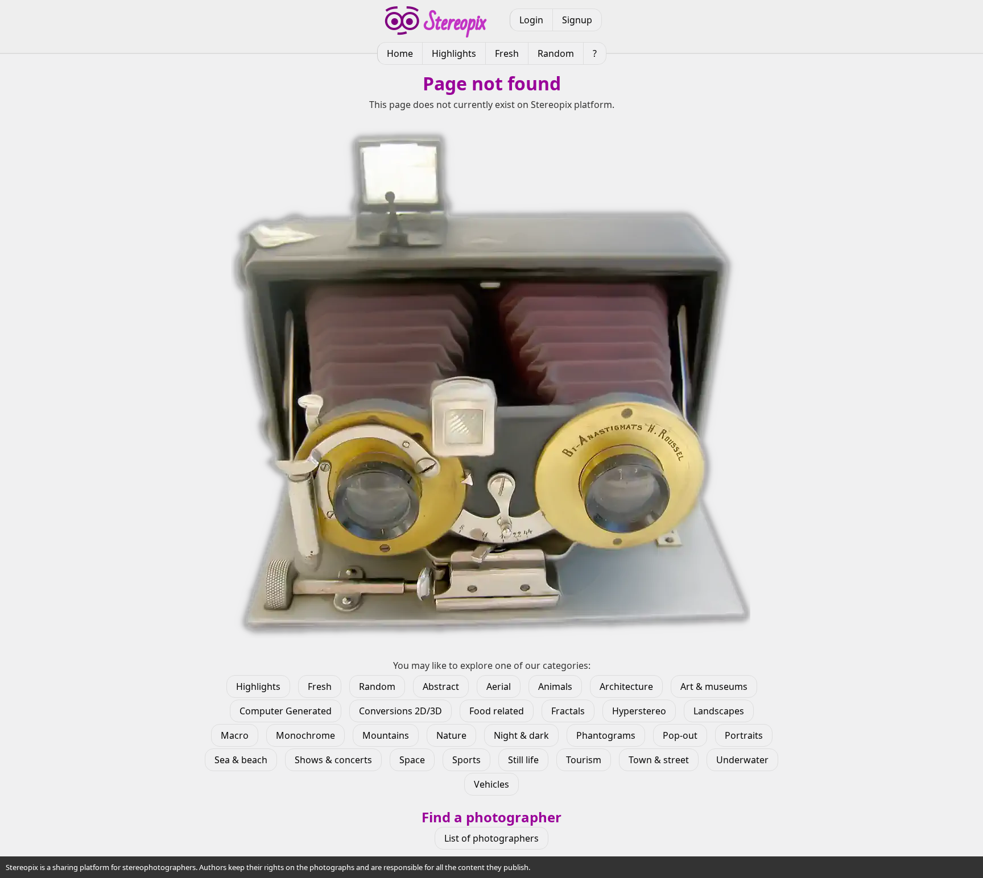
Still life (523, 760)
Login (531, 20)
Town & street (659, 760)
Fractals (568, 711)
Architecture (626, 686)
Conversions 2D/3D (400, 711)
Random (556, 53)
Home (400, 53)
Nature (451, 735)
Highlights (454, 53)
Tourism (583, 760)
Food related (496, 711)
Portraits (744, 735)
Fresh (507, 53)
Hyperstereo (639, 711)
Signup (577, 20)
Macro (235, 735)
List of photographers (491, 838)
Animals (555, 686)
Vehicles (491, 784)
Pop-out (680, 735)
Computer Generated (285, 711)
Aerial (498, 686)
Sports (466, 760)
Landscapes (718, 711)
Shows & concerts (333, 760)
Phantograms (605, 735)
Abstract (441, 686)
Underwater (742, 760)
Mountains (385, 735)
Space (412, 760)
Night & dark (521, 735)
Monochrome (305, 735)
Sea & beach (240, 760)
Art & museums (713, 686)
